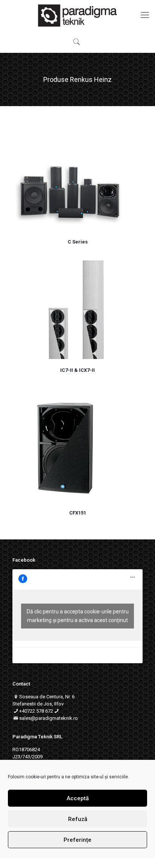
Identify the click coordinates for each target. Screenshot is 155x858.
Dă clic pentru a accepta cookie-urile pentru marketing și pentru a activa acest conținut (78, 615)
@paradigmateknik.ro (54, 718)
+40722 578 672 (36, 711)
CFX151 (77, 513)
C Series (78, 242)
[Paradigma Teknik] (77, 15)
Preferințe (77, 839)
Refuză (77, 819)
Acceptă (78, 798)
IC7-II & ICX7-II (77, 370)
